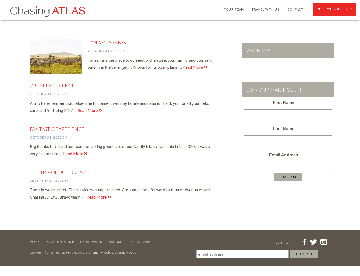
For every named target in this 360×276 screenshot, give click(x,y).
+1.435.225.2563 (138, 242)
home (35, 242)
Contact (296, 9)
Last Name (283, 128)
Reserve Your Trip (334, 9)
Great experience (52, 85)
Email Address (283, 155)
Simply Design (128, 252)
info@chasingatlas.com (100, 242)
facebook (304, 242)
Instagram (323, 242)
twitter (313, 242)
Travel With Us (265, 9)
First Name (283, 102)
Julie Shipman (90, 252)
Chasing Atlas (47, 11)
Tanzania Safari (108, 42)
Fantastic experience (57, 129)
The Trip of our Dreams (59, 172)
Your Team (234, 9)
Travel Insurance (59, 242)
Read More (193, 67)
